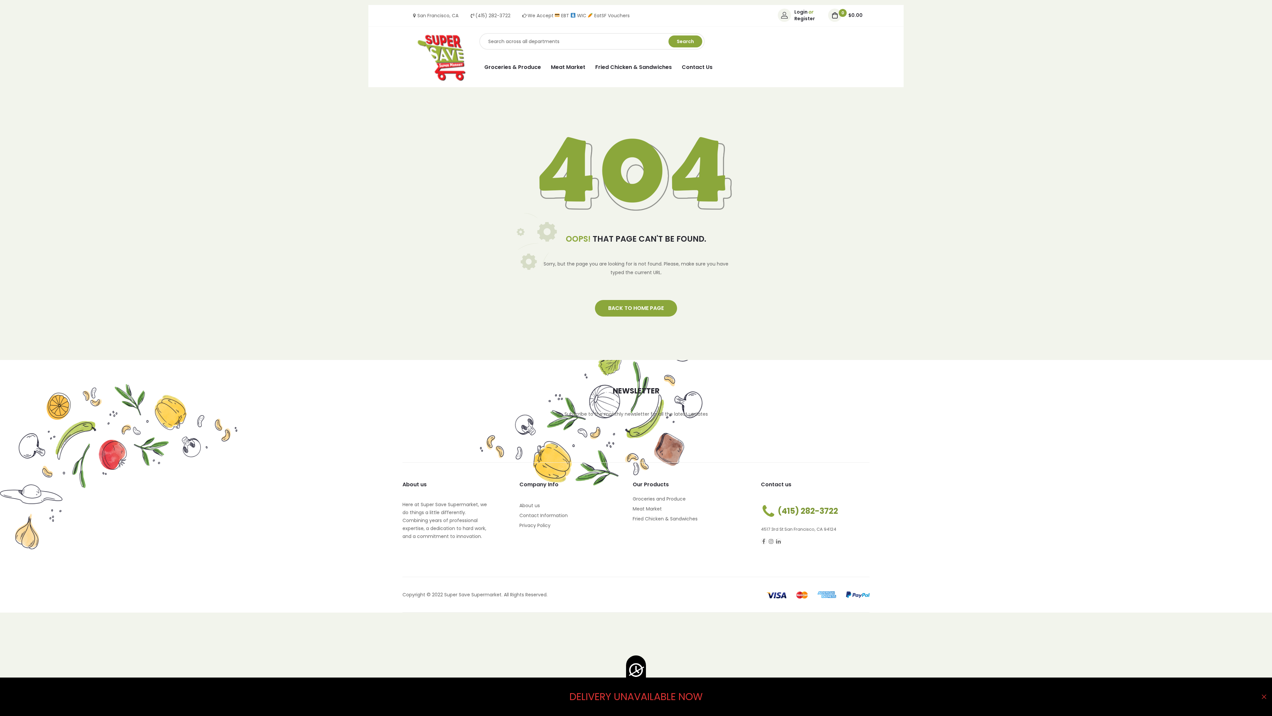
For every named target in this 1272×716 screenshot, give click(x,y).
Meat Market (647, 509)
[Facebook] (764, 541)
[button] (636, 308)
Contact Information (543, 515)
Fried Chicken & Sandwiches (665, 518)
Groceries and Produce (659, 499)
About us (529, 505)
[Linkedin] (778, 541)
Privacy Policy (535, 525)
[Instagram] (771, 541)
